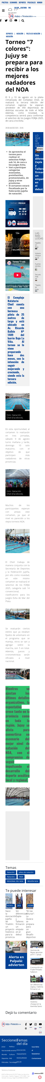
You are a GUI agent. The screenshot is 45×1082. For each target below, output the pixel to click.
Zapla (19, 905)
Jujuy (3, 1047)
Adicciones (16, 949)
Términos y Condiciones (8, 1070)
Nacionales (6, 1050)
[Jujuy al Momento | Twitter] (6, 20)
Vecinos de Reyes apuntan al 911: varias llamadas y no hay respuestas (36, 954)
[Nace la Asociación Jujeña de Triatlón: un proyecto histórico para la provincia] (8, 908)
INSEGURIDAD (22, 1058)
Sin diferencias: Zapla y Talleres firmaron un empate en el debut (21, 923)
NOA (21, 877)
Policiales (31, 2)
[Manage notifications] (40, 1077)
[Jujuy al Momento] (11, 1026)
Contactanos (36, 1058)
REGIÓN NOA (33, 881)
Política (5, 2)
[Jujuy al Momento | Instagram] (11, 20)
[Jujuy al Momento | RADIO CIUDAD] (40, 1032)
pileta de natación (26, 872)
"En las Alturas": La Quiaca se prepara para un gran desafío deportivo (31, 924)
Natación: (11, 877)
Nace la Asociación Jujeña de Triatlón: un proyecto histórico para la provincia (10, 924)
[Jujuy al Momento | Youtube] (15, 20)
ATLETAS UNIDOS (11, 905)
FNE (10, 1058)
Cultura (12, 1054)
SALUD (19, 1062)
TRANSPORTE (21, 1054)
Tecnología (13, 1062)
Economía (13, 2)
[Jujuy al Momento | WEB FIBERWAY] (35, 1028)
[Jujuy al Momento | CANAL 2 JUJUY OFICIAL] (26, 1028)
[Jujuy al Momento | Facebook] (1, 20)
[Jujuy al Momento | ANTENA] (30, 1028)
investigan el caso (36, 961)
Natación (11, 872)
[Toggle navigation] (3, 10)
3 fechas (30, 905)
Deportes (22, 2)
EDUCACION (21, 1050)
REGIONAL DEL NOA (15, 881)
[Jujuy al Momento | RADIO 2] (40, 1028)
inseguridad (36, 945)
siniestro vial (36, 996)
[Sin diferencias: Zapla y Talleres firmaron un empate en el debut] (19, 908)
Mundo (39, 2)
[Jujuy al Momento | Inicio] (42, 1039)
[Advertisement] (22, 835)
